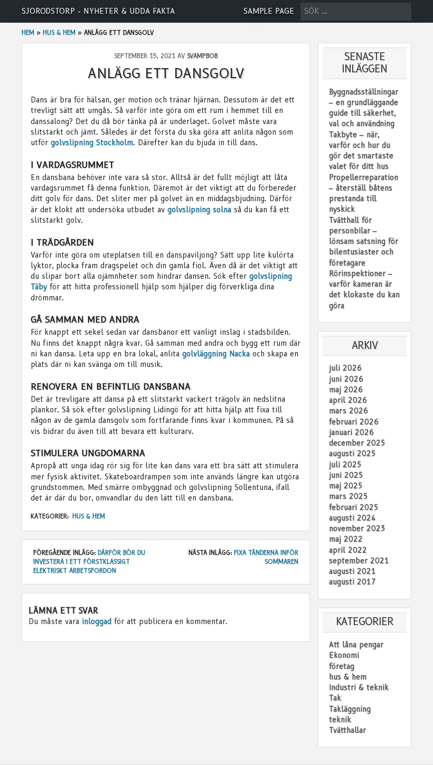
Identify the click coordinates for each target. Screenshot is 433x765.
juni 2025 (346, 475)
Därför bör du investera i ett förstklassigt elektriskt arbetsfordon (89, 561)
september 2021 (359, 560)
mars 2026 (348, 411)
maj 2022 (346, 539)
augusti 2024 (352, 518)
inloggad (96, 621)
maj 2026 (346, 389)
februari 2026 (354, 422)
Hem (28, 32)
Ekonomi (344, 655)
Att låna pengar (356, 644)
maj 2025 (346, 485)
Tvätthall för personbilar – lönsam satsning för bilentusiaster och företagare (363, 241)
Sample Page (268, 11)
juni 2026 (346, 379)
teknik (340, 719)
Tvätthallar (347, 730)
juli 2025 (345, 464)
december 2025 (357, 443)
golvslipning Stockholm (92, 142)
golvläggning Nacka (216, 354)
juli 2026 (345, 368)
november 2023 (357, 528)
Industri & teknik (359, 687)
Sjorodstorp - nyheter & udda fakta (98, 11)
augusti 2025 (352, 453)
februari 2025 (354, 507)
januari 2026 (351, 432)
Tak (335, 698)
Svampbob (202, 56)
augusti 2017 (352, 582)
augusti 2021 (352, 571)
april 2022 (348, 550)
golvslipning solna (199, 209)
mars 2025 (348, 496)
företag (341, 666)
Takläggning (350, 709)
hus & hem (59, 32)
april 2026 (348, 400)
